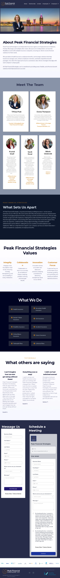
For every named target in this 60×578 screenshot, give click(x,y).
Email (6, 453)
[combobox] (6, 462)
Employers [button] (54, 3)
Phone (6, 459)
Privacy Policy (8, 493)
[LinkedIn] (33, 573)
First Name (7, 440)
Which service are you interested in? (12, 467)
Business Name (8, 434)
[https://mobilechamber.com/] (50, 574)
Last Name (7, 447)
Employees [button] (46, 3)
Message (7, 475)
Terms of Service (17, 493)
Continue (43, 553)
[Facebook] (29, 573)
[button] (40, 450)
